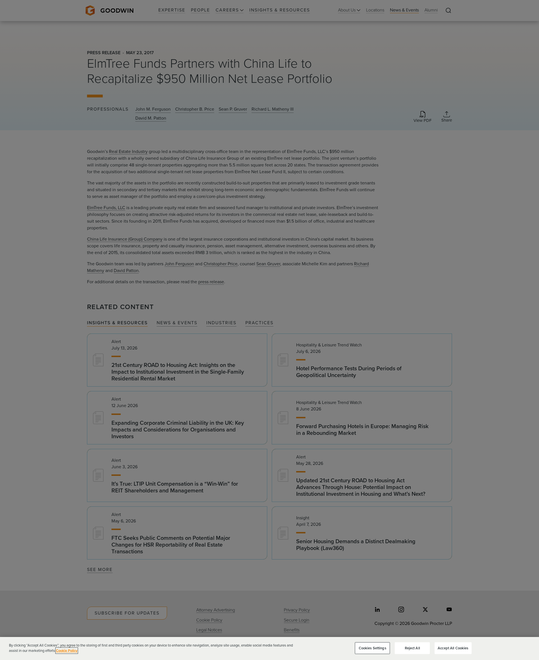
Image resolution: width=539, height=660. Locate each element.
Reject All (412, 648)
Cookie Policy (66, 650)
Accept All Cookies (453, 648)
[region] (269, 648)
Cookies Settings (372, 648)
